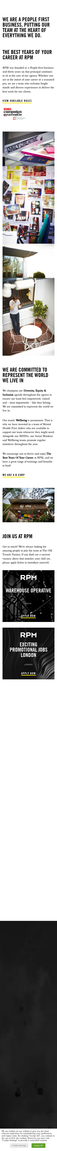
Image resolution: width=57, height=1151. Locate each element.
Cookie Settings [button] (19, 1145)
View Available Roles (17, 100)
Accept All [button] (38, 1145)
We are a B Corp (14, 475)
